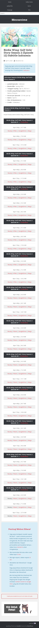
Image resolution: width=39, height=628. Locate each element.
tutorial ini (20, 547)
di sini (19, 554)
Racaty (10, 131)
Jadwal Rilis (10, 6)
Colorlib (18, 626)
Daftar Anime (29, 2)
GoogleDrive (22, 131)
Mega (29, 131)
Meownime (19, 19)
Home (9, 2)
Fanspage (9, 10)
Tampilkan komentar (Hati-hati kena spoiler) (19, 596)
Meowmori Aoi (19, 61)
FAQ (29, 10)
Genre (29, 6)
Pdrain (15, 298)
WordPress (30, 626)
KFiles (15, 131)
